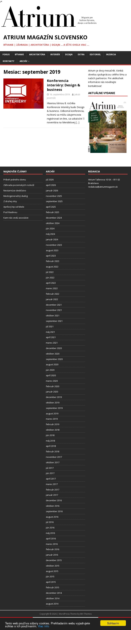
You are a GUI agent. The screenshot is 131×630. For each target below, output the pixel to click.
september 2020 (54, 359)
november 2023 (54, 244)
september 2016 (54, 511)
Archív (23, 61)
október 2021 (52, 315)
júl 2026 (50, 179)
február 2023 (52, 261)
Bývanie (19, 54)
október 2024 (52, 223)
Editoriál (95, 54)
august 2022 (52, 266)
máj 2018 (50, 440)
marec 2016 (52, 544)
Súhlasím (113, 623)
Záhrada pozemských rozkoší (18, 185)
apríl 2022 (51, 282)
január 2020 (52, 391)
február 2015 (52, 587)
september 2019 (54, 408)
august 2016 (52, 516)
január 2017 (52, 494)
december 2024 (54, 217)
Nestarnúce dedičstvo (14, 190)
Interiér (55, 54)
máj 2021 (50, 331)
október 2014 (52, 598)
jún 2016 (50, 527)
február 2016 (52, 549)
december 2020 (54, 348)
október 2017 (52, 462)
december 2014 (54, 592)
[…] (77, 122)
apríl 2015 (51, 581)
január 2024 (52, 239)
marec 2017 (52, 484)
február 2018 (52, 451)
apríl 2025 (51, 206)
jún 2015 (50, 576)
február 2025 (52, 212)
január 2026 (52, 190)
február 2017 (52, 489)
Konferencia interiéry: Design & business (63, 85)
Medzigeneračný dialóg (15, 196)
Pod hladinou (10, 212)
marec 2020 (52, 380)
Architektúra (37, 54)
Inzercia (111, 54)
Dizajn (68, 54)
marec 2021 (52, 342)
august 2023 (52, 250)
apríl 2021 (51, 337)
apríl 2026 (51, 185)
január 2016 (52, 554)
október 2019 (52, 402)
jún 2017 (50, 473)
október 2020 (52, 353)
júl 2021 (50, 326)
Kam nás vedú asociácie (15, 217)
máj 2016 (50, 533)
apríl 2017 (51, 478)
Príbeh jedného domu (14, 179)
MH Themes (86, 613)
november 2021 (54, 310)
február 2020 (52, 386)
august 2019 (52, 413)
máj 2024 (50, 233)
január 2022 (52, 299)
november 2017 (54, 456)
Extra (81, 54)
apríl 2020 (51, 375)
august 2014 (52, 603)
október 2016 (52, 505)
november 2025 (54, 196)
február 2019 (52, 424)
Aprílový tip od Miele (13, 206)
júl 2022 (50, 272)
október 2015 (52, 565)
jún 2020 (50, 369)
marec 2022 (52, 288)
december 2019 (54, 397)
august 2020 (52, 364)
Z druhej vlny (10, 201)
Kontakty (8, 61)
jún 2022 (50, 277)
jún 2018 (50, 435)
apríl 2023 (51, 255)
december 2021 (54, 304)
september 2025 (54, 201)
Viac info (43, 626)
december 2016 (54, 500)
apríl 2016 (51, 538)
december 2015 (54, 560)
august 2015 (52, 571)
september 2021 (54, 321)
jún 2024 (50, 228)
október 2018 (52, 429)
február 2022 (52, 293)
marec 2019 (52, 418)
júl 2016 (50, 522)
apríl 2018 (51, 446)
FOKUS (6, 54)
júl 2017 (50, 467)
